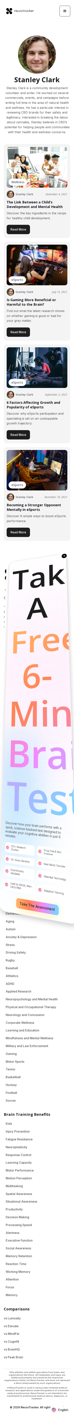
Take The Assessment (37, 906)
